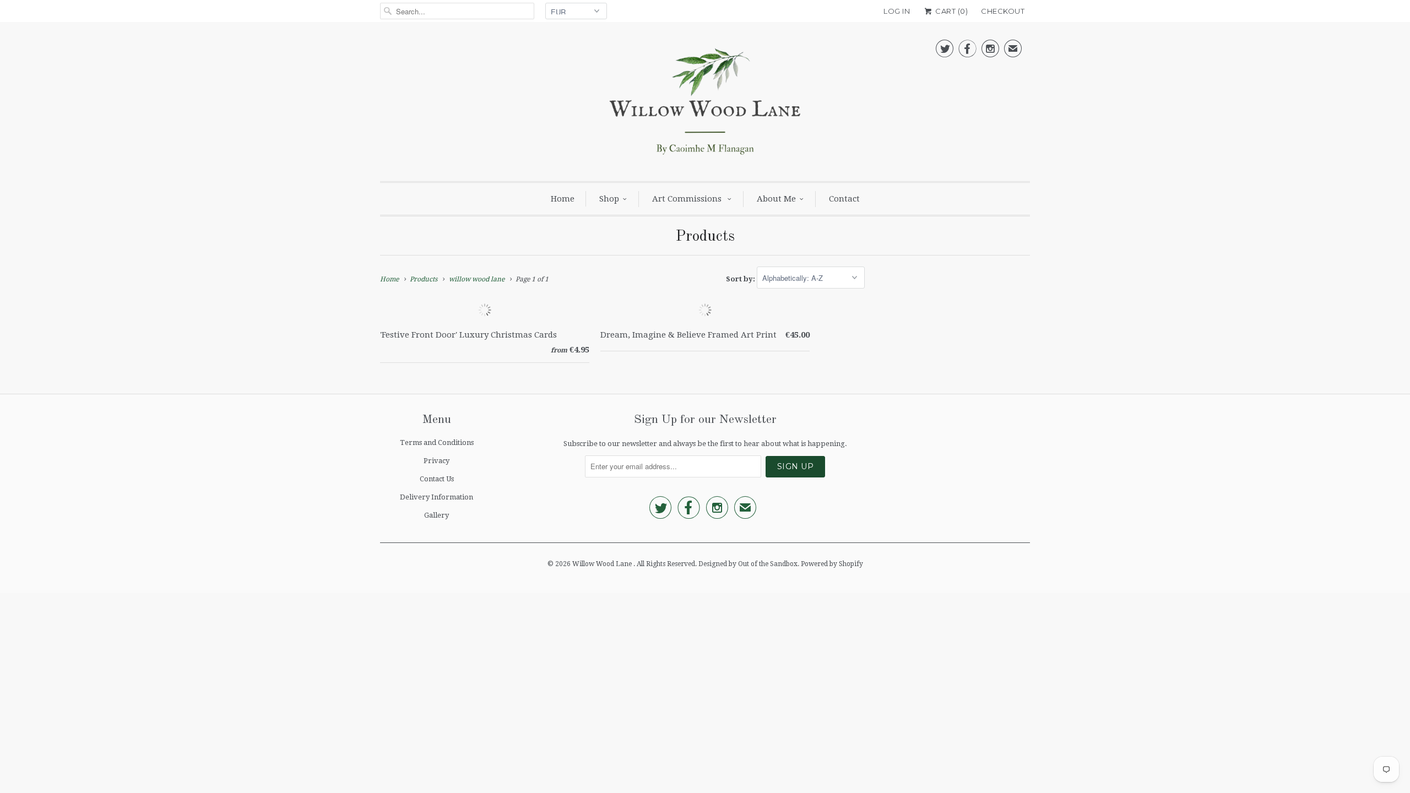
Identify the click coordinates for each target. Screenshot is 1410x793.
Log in (896, 11)
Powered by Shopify (832, 564)
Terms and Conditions (437, 442)
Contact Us (437, 479)
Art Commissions (688, 199)
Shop (609, 199)
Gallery (436, 515)
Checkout (1002, 11)
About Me (776, 199)
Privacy (436, 461)
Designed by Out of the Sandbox (748, 564)
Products (705, 237)
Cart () (951, 11)
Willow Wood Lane (602, 564)
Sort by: (741, 278)
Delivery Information (436, 497)
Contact (844, 199)
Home (562, 199)
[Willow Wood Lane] (705, 104)
